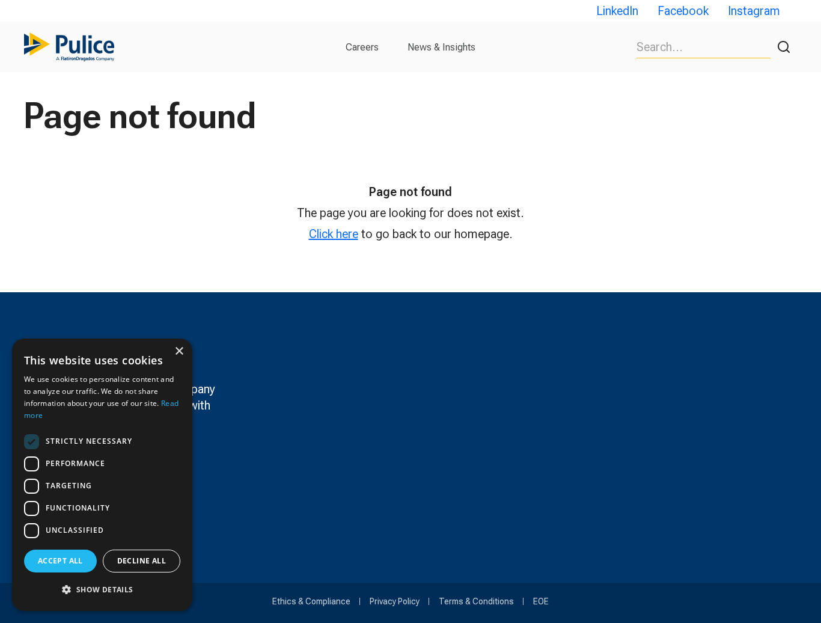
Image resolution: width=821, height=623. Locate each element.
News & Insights (441, 47)
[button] (102, 589)
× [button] (178, 351)
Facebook (683, 11)
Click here (333, 234)
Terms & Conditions (476, 601)
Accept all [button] (60, 561)
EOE (541, 601)
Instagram (754, 11)
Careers (362, 47)
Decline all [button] (141, 561)
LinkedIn (617, 11)
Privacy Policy (395, 601)
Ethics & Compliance (311, 601)
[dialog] (102, 475)
